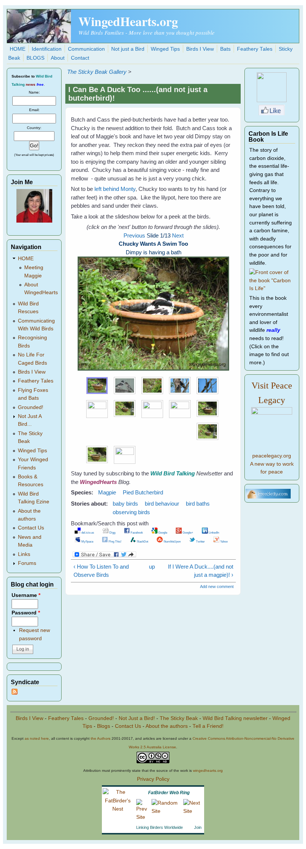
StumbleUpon (172, 541)
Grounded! (30, 407)
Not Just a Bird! (137, 718)
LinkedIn (213, 532)
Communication (86, 49)
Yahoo (223, 541)
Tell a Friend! (208, 726)
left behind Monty (114, 189)
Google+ (187, 532)
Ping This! (114, 541)
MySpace (87, 541)
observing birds (131, 512)
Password (26, 613)
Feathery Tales (254, 49)
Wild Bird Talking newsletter (235, 718)
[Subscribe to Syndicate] (15, 693)
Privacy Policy (153, 779)
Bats (225, 49)
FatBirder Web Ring (169, 792)
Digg (112, 532)
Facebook (136, 532)
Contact (80, 58)
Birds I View (200, 49)
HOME (17, 49)
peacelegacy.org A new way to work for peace (272, 464)
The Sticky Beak (179, 718)
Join (198, 827)
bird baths (198, 503)
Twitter (200, 541)
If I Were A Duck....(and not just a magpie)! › (200, 570)
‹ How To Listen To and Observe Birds (101, 570)
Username (26, 595)
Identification (47, 49)
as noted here (37, 738)
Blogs (103, 726)
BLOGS (35, 58)
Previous (134, 235)
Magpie (107, 492)
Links (24, 554)
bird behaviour (162, 503)
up (152, 566)
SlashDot (142, 541)
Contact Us (31, 528)
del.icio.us (87, 532)
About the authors (167, 726)
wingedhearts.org (208, 770)
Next (178, 235)
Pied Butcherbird (143, 492)
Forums (27, 563)
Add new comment (217, 586)
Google (162, 532)
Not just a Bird (127, 49)
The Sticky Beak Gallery (97, 72)
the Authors (100, 738)
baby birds (125, 503)
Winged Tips (165, 49)
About (58, 58)
